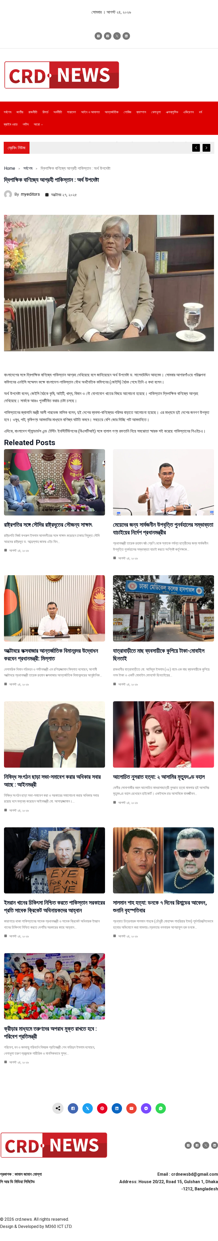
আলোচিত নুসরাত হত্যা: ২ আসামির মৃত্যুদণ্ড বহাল (159, 776)
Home (9, 168)
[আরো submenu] (42, 124)
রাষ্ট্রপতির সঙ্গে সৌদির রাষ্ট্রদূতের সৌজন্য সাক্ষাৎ (48, 524)
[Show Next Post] (206, 148)
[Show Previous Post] (196, 148)
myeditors (30, 194)
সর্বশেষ (27, 168)
